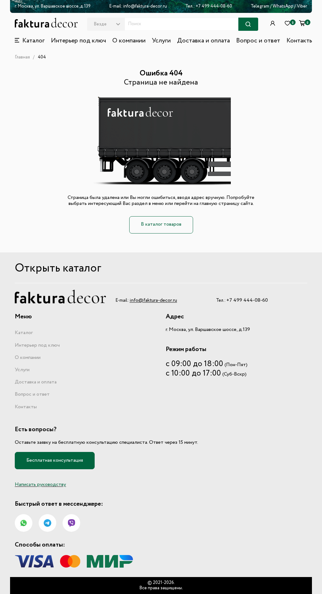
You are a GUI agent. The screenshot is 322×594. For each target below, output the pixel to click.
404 (42, 57)
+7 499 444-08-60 (214, 6)
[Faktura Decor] (46, 23)
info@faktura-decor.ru (145, 6)
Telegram (260, 6)
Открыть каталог (58, 268)
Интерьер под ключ (78, 41)
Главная (22, 57)
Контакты (299, 41)
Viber (302, 6)
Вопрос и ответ (258, 41)
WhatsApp (283, 6)
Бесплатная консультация (54, 460)
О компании (129, 41)
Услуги (161, 41)
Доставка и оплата (203, 41)
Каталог (24, 332)
